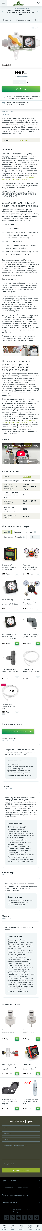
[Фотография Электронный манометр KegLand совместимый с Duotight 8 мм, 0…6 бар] (31, 1053)
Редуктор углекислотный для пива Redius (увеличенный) (30, 603)
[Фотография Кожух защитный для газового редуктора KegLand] (10, 1088)
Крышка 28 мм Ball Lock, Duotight (29, 1031)
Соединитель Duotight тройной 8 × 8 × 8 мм (10, 670)
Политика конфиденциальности (15, 1195)
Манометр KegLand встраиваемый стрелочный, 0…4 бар (10, 637)
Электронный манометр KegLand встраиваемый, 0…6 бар (9, 568)
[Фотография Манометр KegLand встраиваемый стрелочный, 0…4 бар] (10, 623)
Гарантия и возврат (10, 1202)
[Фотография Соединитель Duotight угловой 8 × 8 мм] (31, 623)
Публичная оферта (9, 1180)
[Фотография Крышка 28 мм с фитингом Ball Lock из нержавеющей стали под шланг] (10, 1018)
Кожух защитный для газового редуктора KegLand (9, 1102)
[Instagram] (6, 1217)
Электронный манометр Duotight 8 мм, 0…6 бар (30, 1067)
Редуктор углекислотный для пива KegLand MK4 (30, 567)
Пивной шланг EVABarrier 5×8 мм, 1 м (31, 670)
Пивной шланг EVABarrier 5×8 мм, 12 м (9, 706)
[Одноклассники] (30, 1217)
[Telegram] (36, 1217)
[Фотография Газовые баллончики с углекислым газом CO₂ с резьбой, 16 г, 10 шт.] (31, 1088)
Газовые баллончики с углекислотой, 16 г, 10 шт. (31, 1102)
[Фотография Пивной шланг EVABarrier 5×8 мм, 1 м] (31, 657)
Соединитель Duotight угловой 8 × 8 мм (31, 636)
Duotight (23, 140)
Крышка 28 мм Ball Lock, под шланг (8, 1031)
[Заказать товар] (17, 574)
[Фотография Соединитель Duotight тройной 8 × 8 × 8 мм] (10, 657)
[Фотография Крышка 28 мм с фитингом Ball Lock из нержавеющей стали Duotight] (31, 1018)
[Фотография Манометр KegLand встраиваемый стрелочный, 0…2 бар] (10, 588)
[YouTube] (12, 1217)
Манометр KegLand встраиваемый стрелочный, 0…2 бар (10, 602)
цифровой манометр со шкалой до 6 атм (18, 178)
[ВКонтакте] (18, 1217)
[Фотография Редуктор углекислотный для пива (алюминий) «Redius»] (31, 588)
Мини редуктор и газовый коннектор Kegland (9, 1067)
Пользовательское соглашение (15, 1188)
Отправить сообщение (21, 1170)
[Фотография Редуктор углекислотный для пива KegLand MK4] (31, 553)
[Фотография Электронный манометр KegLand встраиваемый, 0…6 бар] (10, 553)
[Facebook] (24, 1217)
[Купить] (17, 643)
